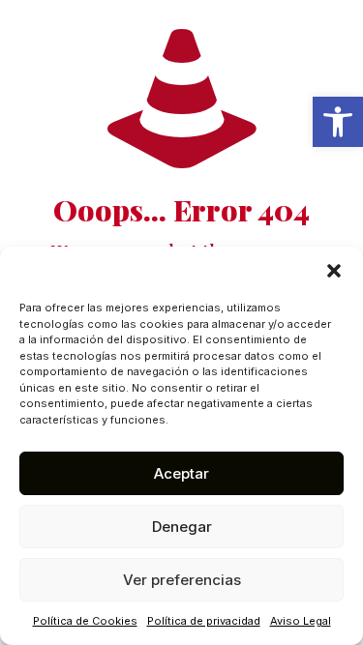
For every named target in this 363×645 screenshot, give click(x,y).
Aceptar (181, 473)
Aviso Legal (300, 621)
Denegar (182, 526)
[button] (338, 122)
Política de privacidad (203, 621)
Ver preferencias (182, 580)
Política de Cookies (85, 621)
